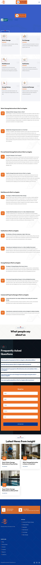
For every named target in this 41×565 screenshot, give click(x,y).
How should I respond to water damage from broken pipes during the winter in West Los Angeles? (18, 375)
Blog (3, 541)
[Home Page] (4, 521)
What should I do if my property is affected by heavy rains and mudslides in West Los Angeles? (19, 369)
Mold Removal (6, 63)
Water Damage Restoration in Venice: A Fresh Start (30, 463)
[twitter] (34, 563)
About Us (4, 552)
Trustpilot (16, 19)
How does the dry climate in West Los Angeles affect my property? (16, 364)
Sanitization (25, 63)
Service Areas (4, 544)
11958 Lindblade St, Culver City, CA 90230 (31, 510)
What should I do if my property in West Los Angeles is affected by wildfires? (18, 360)
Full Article (4, 466)
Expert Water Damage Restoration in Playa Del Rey (10, 463)
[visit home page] (3, 2)
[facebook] (37, 563)
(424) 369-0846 (10, 510)
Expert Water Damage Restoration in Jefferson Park (10, 489)
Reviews (3, 547)
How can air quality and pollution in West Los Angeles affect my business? (17, 380)
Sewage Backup (6, 87)
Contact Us (4, 554)
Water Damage (6, 40)
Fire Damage (25, 40)
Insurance (4, 549)
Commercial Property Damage (28, 522)
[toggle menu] (39, 2)
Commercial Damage (28, 87)
